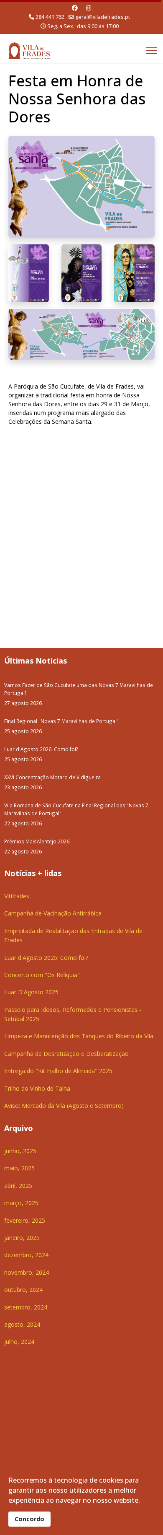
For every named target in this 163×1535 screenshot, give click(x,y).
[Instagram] (88, 8)
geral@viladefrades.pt (102, 17)
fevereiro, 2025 (24, 1220)
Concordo (29, 1519)
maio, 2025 (19, 1168)
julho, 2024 (19, 1342)
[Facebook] (75, 8)
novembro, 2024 (26, 1272)
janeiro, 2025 (22, 1238)
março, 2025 (21, 1203)
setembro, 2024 (25, 1307)
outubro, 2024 (23, 1290)
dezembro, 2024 (26, 1255)
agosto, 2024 (22, 1324)
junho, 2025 (20, 1151)
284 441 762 (50, 17)
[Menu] (151, 50)
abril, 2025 (18, 1186)
